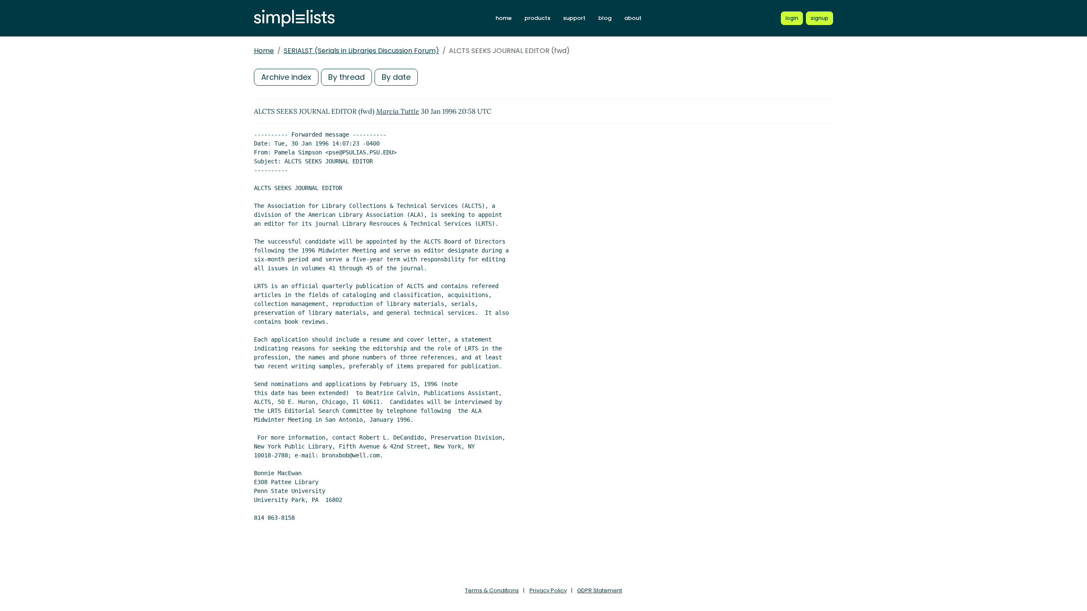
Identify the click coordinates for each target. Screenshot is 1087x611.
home (504, 18)
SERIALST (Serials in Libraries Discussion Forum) (361, 51)
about (633, 18)
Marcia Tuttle (397, 111)
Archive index (286, 77)
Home (264, 51)
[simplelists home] (294, 18)
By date (396, 77)
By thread (346, 77)
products (537, 18)
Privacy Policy (548, 590)
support (574, 18)
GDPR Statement (599, 590)
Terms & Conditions (492, 590)
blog (604, 18)
